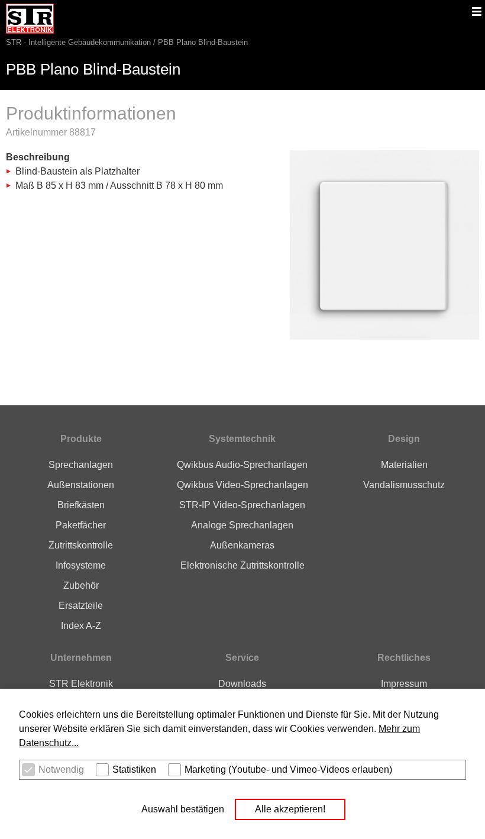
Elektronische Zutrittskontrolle (242, 565)
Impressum (404, 684)
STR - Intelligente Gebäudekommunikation (78, 42)
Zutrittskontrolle (80, 545)
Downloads (242, 684)
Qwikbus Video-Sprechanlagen (242, 485)
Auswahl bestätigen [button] (182, 809)
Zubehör (81, 585)
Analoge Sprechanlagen (242, 525)
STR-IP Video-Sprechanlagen (242, 505)
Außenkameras (242, 545)
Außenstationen (80, 485)
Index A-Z (81, 626)
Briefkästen (81, 505)
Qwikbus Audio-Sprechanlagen (242, 465)
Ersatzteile (81, 606)
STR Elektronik (81, 684)
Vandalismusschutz (404, 485)
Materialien (404, 465)
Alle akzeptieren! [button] (290, 809)
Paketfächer (81, 525)
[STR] (30, 27)
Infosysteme (81, 565)
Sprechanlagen (80, 465)
